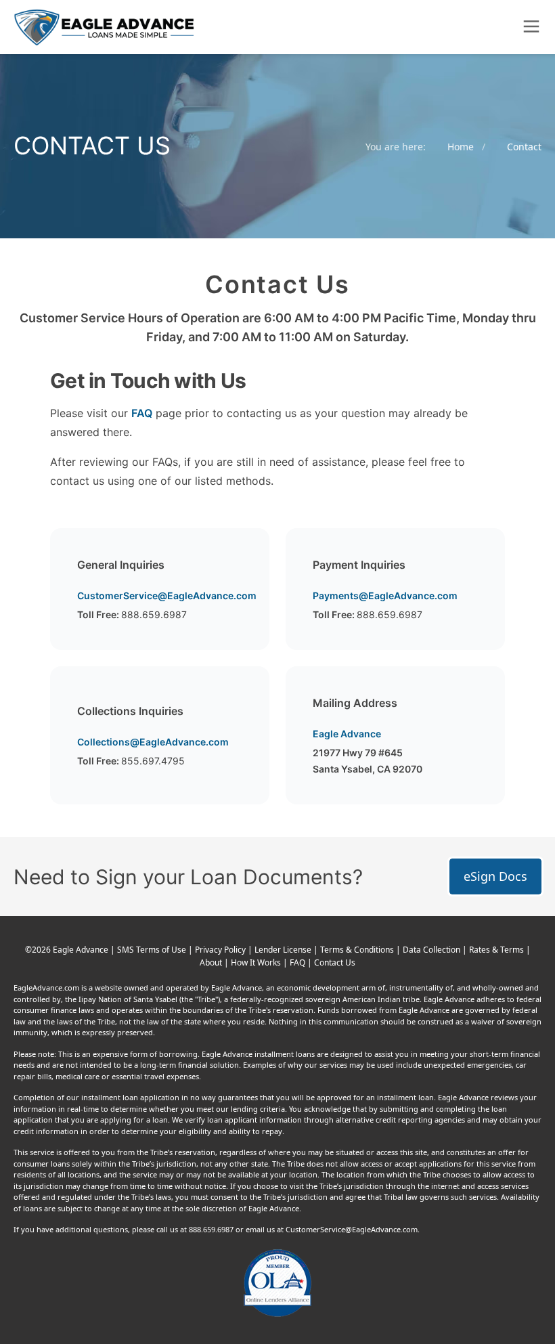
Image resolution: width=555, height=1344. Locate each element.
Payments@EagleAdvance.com (385, 595)
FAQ (141, 413)
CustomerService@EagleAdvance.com (167, 595)
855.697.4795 (153, 760)
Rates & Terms (497, 949)
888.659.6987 (154, 614)
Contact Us (334, 962)
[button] (531, 26)
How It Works (257, 962)
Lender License (283, 949)
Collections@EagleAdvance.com (153, 741)
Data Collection (432, 949)
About (212, 962)
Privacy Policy (221, 949)
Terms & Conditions (358, 949)
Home (460, 146)
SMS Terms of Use (152, 949)
